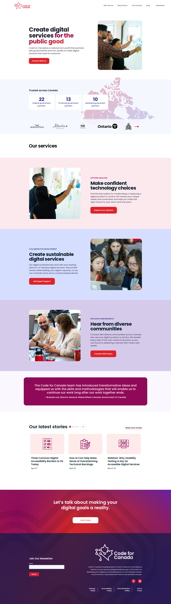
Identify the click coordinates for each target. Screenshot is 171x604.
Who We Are (108, 5)
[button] (70, 427)
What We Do (123, 5)
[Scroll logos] (137, 126)
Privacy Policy (92, 589)
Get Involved (137, 5)
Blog (148, 5)
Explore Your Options (103, 210)
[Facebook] (134, 581)
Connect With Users (103, 354)
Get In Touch (85, 520)
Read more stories (133, 427)
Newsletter (160, 5)
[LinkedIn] (140, 581)
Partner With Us (39, 61)
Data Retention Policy (123, 589)
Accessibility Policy (107, 589)
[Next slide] (83, 427)
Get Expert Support (42, 281)
